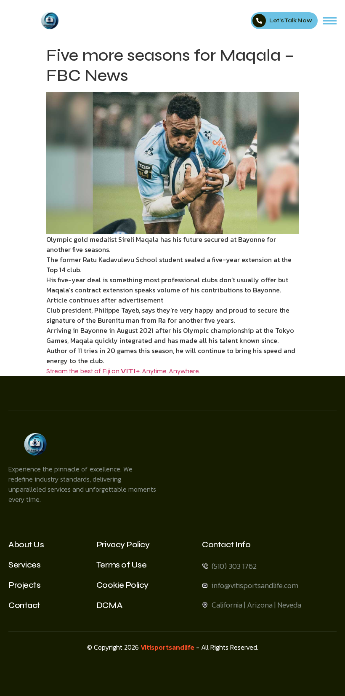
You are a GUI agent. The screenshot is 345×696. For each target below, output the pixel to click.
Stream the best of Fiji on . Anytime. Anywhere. (123, 371)
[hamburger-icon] (330, 20)
